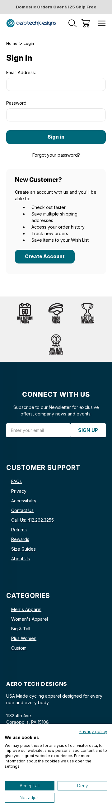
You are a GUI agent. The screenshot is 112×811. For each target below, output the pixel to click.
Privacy (18, 491)
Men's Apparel (26, 609)
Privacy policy (93, 731)
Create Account (45, 256)
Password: (16, 103)
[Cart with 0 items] (85, 23)
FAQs (16, 481)
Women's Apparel (29, 619)
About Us (20, 558)
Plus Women (23, 638)
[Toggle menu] (101, 23)
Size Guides (23, 549)
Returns (19, 529)
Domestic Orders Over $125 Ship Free (56, 6)
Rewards (20, 539)
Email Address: (21, 72)
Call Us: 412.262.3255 (32, 520)
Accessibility (23, 500)
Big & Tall (20, 628)
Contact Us (22, 510)
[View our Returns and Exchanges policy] (25, 314)
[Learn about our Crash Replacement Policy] (56, 314)
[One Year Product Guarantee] (56, 345)
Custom (18, 648)
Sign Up (88, 430)
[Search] (72, 23)
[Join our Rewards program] (87, 314)
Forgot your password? (56, 155)
